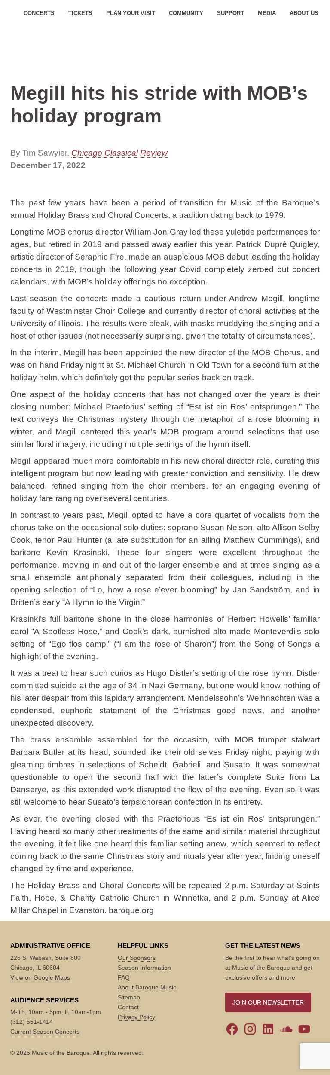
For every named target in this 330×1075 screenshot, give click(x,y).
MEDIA (267, 13)
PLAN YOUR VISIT (130, 13)
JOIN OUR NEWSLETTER (268, 1002)
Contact (128, 1007)
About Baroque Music (147, 987)
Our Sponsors (137, 957)
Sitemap (129, 997)
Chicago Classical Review (119, 152)
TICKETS (80, 13)
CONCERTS (39, 13)
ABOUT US (304, 13)
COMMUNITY (186, 13)
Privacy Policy (136, 1017)
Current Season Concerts (44, 1031)
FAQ (124, 977)
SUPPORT (230, 13)
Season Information (144, 967)
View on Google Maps (40, 977)
